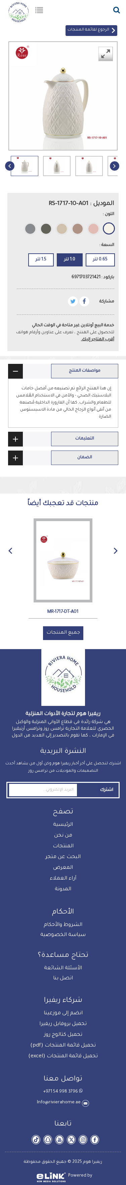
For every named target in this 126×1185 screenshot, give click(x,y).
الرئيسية (63, 825)
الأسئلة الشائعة (63, 968)
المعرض (63, 868)
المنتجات (63, 846)
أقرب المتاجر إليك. (97, 339)
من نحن (63, 836)
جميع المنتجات (63, 633)
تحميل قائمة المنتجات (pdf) (63, 1046)
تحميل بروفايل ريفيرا (63, 1024)
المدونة (63, 889)
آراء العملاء (63, 879)
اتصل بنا (63, 978)
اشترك (106, 790)
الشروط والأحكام (63, 925)
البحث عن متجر (63, 857)
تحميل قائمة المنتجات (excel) (63, 1056)
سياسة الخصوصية (63, 935)
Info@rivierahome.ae (59, 1102)
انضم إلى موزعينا (63, 1013)
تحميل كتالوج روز (63, 1035)
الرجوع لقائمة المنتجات (89, 30)
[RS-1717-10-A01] (24, 173)
